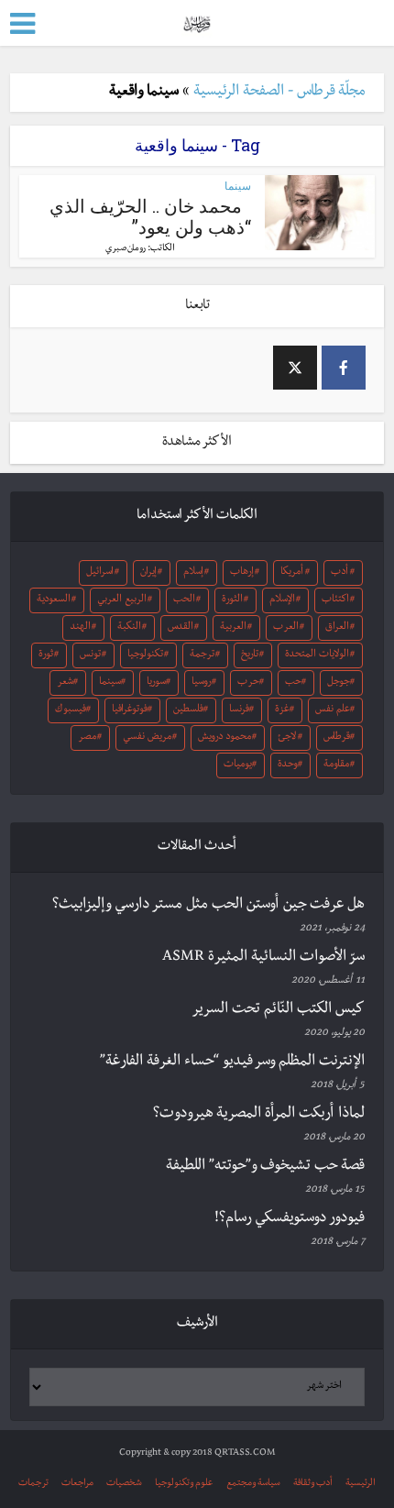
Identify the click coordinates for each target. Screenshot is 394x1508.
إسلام (193, 573)
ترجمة (202, 655)
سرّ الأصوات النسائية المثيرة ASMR (263, 958)
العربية (233, 628)
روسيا (202, 683)
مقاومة (336, 765)
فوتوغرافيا (130, 710)
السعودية (54, 600)
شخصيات (124, 1484)
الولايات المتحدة (317, 655)
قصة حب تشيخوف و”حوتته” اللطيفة (265, 1167)
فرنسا (239, 710)
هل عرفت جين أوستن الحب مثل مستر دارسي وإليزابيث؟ (208, 906)
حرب (248, 683)
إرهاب (242, 573)
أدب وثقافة (313, 1484)
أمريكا (291, 573)
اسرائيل (100, 573)
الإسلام (282, 600)
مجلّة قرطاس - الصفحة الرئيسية (279, 92)
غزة (282, 710)
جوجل (338, 683)
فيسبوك (70, 710)
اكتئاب (335, 600)
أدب (339, 573)
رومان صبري (125, 249)
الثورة (232, 600)
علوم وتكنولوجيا (184, 1484)
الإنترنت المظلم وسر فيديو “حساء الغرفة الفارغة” (232, 1062)
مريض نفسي (147, 738)
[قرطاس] (197, 22)
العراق (337, 628)
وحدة (288, 765)
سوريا (156, 683)
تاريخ (249, 655)
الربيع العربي (122, 600)
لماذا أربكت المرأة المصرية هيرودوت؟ (259, 1115)
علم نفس (332, 710)
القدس (180, 628)
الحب (184, 600)
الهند (80, 628)
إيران (148, 573)
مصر (87, 738)
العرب (286, 628)
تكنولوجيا (145, 655)
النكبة (129, 628)
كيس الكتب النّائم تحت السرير (278, 1010)
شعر (65, 683)
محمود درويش (224, 738)
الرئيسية (360, 1484)
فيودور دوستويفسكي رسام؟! (289, 1219)
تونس (90, 655)
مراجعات (77, 1484)
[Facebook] (344, 368)
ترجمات (33, 1484)
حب (293, 683)
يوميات (238, 765)
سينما (237, 185)
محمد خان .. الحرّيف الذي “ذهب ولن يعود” (150, 215)
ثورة (45, 655)
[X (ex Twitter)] (295, 368)
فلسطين (188, 710)
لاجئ (287, 738)
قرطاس (336, 738)
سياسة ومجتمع (253, 1484)
